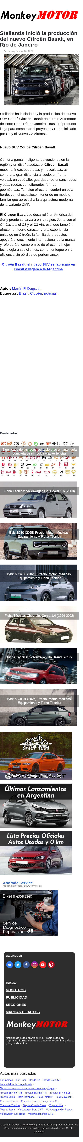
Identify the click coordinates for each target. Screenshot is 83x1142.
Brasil (23, 293)
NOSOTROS (16, 990)
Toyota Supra (7, 1109)
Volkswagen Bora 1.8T (30, 1109)
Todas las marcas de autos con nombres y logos (27, 1088)
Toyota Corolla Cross (34, 1105)
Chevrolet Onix (29, 1101)
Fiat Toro (21, 1080)
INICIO (11, 983)
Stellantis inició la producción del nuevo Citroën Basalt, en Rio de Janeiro (38, 39)
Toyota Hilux (56, 1105)
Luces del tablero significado (16, 1084)
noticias (50, 293)
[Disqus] (39, 376)
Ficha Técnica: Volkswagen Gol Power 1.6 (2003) (39, 491)
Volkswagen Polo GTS (40, 1113)
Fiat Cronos (6, 1080)
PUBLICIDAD (16, 997)
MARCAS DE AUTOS (23, 1012)
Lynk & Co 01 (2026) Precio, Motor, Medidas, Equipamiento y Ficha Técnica (39, 701)
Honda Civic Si (51, 1080)
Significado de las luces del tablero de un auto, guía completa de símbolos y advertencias (39, 451)
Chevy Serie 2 (49, 1101)
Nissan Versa (7, 1096)
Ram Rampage (26, 1096)
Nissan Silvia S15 (60, 1092)
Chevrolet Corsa (9, 1101)
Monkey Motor (28, 1124)
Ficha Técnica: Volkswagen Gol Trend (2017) (39, 657)
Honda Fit (34, 1080)
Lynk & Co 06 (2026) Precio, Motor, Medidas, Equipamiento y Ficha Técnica (39, 576)
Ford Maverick (64, 1096)
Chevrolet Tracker (10, 1105)
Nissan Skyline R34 (36, 1092)
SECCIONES (16, 1005)
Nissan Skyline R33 (11, 1092)
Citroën (36, 293)
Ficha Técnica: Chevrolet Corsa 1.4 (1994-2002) (39, 615)
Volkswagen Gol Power (59, 1109)
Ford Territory (45, 1096)
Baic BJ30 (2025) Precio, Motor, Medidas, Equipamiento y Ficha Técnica (39, 534)
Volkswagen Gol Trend (12, 1113)
